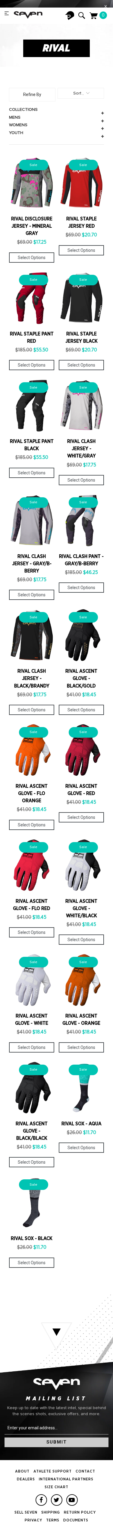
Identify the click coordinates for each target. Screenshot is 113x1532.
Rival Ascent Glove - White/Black (81, 908)
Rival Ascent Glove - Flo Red (31, 905)
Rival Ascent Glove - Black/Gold (81, 678)
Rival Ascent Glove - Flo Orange (32, 793)
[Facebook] (41, 1500)
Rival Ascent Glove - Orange (81, 1020)
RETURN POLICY (80, 1512)
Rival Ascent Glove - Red (81, 790)
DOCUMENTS (75, 1520)
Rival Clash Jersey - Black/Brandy (31, 678)
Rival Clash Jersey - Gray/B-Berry (32, 563)
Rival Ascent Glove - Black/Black (32, 1131)
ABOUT (22, 1471)
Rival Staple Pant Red (32, 338)
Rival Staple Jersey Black (81, 338)
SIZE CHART (56, 1487)
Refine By (32, 94)
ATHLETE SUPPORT (52, 1471)
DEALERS (26, 1479)
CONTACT (85, 1471)
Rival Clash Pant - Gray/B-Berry (81, 560)
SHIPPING (50, 1512)
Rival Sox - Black (31, 1238)
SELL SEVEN (25, 1512)
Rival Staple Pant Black (32, 445)
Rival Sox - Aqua (81, 1123)
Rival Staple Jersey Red (81, 222)
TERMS (52, 1520)
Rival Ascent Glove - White (31, 1020)
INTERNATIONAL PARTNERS (66, 1479)
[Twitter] (56, 1500)
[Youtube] (72, 1500)
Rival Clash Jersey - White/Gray (81, 448)
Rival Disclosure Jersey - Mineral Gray (31, 226)
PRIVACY (33, 1520)
